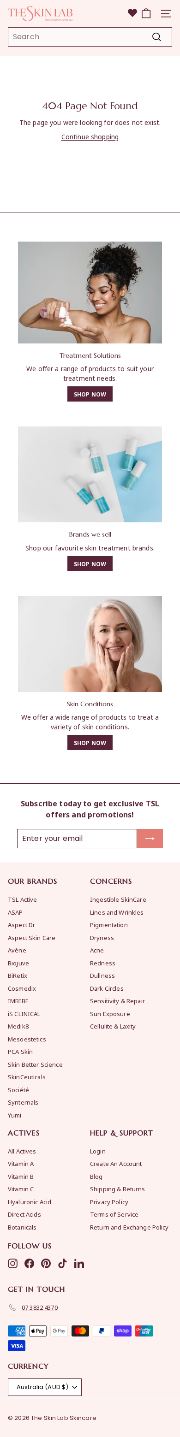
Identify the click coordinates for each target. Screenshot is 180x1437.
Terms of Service (114, 1214)
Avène (17, 950)
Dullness (102, 975)
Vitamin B (21, 1176)
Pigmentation (109, 924)
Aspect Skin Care (31, 937)
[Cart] (146, 13)
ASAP (15, 912)
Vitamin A (21, 1163)
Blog (96, 1176)
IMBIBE (18, 1000)
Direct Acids (24, 1214)
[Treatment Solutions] (90, 292)
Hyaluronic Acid (29, 1201)
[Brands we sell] (90, 474)
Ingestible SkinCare (118, 899)
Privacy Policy (109, 1201)
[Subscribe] (150, 838)
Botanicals (22, 1227)
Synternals (23, 1102)
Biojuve (18, 963)
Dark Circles (107, 988)
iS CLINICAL (24, 1013)
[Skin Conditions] (90, 644)
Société (18, 1089)
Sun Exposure (110, 1013)
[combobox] (90, 37)
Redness (102, 963)
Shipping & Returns (117, 1189)
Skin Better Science (35, 1064)
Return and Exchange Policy (129, 1227)
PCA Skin (20, 1051)
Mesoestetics (27, 1039)
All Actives (22, 1151)
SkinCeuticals (27, 1077)
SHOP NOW (90, 394)
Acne (97, 950)
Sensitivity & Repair (117, 1000)
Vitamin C (21, 1189)
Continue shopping (90, 136)
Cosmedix (22, 988)
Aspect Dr (21, 924)
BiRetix (17, 975)
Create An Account (116, 1163)
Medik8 (18, 1026)
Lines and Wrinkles (117, 912)
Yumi (15, 1115)
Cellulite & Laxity (113, 1026)
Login (98, 1151)
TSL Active (22, 899)
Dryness (102, 937)
